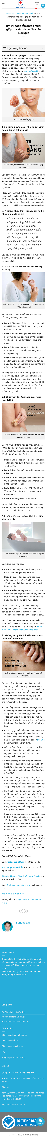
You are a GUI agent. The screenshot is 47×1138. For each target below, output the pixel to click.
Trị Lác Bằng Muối (15, 862)
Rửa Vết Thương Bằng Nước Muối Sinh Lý (21, 876)
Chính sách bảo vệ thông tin (14, 1035)
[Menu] (3, 4)
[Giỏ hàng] (43, 6)
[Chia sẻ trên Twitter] (26, 911)
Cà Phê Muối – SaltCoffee (13, 1012)
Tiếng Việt (37, 3)
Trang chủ (10, 13)
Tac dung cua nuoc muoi (13, 893)
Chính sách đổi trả (10, 1040)
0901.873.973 (18, 1104)
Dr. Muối (41, 740)
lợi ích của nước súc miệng (18, 885)
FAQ (3, 1052)
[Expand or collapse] (42, 48)
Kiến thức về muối (25, 13)
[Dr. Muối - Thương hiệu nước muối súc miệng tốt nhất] (21, 4)
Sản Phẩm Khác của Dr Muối (15, 1021)
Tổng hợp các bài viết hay (14, 1057)
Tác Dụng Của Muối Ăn (12, 867)
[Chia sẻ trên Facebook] (21, 911)
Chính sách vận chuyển (12, 1046)
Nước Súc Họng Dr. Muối (13, 1017)
